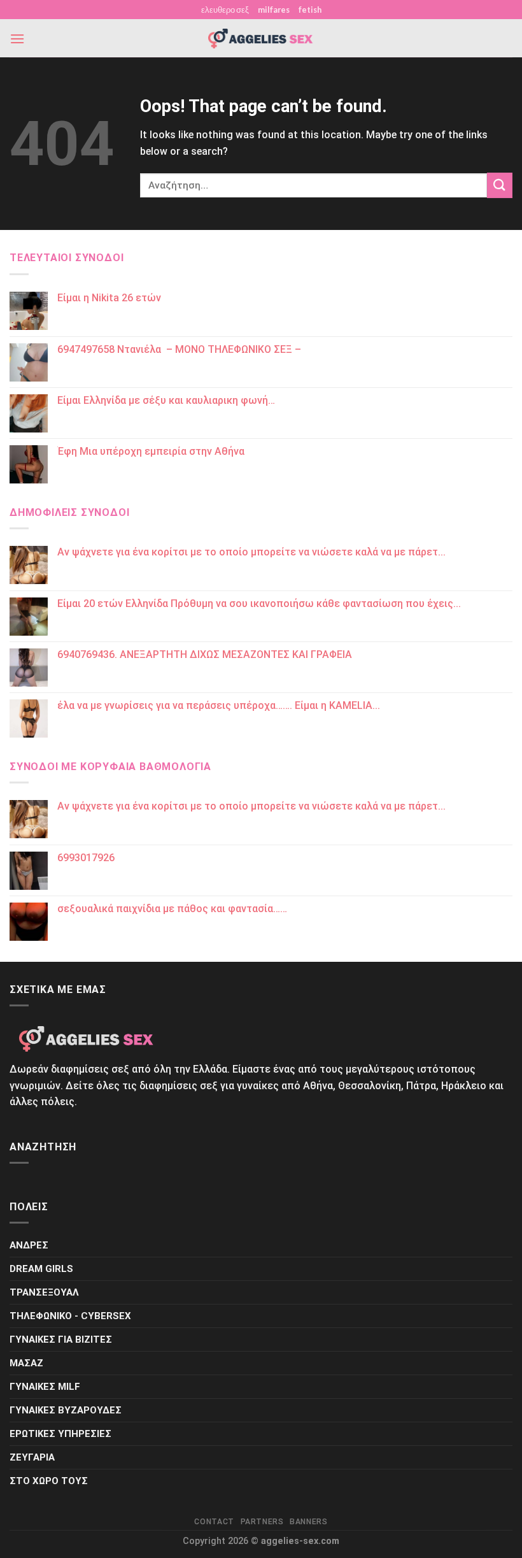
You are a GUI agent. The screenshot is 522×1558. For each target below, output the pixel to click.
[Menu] (17, 38)
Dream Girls (41, 1269)
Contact (214, 1521)
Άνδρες (29, 1245)
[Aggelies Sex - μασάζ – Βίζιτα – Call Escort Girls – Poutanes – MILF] (261, 38)
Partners (262, 1521)
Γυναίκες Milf (45, 1386)
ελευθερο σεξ (225, 9)
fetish (310, 9)
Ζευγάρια (32, 1457)
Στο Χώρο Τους (49, 1481)
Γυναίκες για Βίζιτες (61, 1339)
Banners (308, 1521)
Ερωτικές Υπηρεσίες (60, 1434)
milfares (274, 9)
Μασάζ (26, 1363)
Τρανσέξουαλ (44, 1292)
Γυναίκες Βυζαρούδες (66, 1410)
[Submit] (499, 185)
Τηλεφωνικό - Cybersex (70, 1316)
